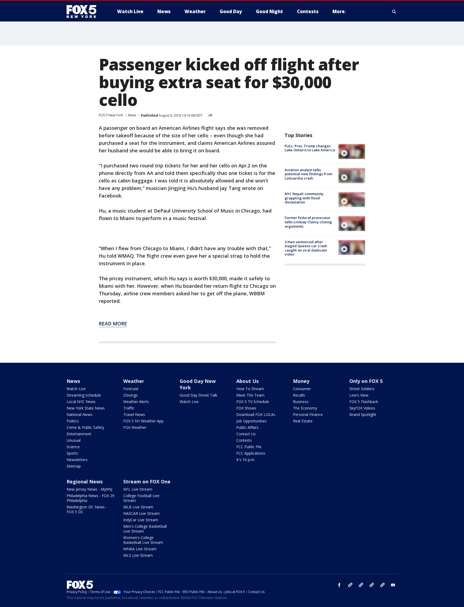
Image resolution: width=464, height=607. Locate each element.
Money (301, 381)
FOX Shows (246, 408)
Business (301, 401)
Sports (72, 453)
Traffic (129, 408)
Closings (130, 395)
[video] (351, 151)
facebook (339, 585)
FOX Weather (134, 427)
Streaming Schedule (84, 395)
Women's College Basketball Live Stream (143, 540)
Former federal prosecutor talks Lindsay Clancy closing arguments (308, 222)
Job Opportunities (251, 420)
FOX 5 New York (111, 115)
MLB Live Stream (138, 506)
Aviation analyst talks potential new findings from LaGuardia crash (308, 174)
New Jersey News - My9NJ (89, 489)
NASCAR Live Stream (141, 513)
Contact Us (246, 433)
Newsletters (77, 459)
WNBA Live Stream (140, 548)
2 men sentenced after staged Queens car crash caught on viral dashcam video (306, 248)
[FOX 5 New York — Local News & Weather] (84, 11)
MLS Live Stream (138, 555)
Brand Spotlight (362, 414)
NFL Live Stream (137, 489)
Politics (73, 420)
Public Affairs (247, 427)
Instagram (350, 585)
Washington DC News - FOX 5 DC (87, 509)
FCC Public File (249, 446)
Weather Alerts (136, 401)
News (132, 115)
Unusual (74, 440)
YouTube (371, 585)
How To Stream (250, 388)
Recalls (299, 395)
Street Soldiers (362, 388)
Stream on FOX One (147, 481)
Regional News (85, 481)
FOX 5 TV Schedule (252, 401)
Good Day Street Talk (198, 395)
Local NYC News (81, 401)
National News (79, 414)
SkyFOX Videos (362, 408)
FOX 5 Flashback (363, 401)
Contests (244, 440)
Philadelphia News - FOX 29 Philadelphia (90, 498)
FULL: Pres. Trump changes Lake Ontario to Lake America (310, 148)
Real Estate (303, 420)
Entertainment (79, 433)
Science (73, 446)
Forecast (131, 388)
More (338, 11)
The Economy (305, 408)
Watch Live (76, 388)
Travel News (134, 414)
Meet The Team (250, 395)
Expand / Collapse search (394, 12)
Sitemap (74, 466)
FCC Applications (250, 453)
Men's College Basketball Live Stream (145, 529)
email (393, 585)
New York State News (86, 408)
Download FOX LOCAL (256, 414)
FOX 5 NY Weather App (143, 420)
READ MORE (113, 323)
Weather (133, 381)
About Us (247, 381)
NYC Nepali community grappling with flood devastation (304, 198)
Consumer (302, 388)
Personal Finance (308, 414)
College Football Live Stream (141, 498)
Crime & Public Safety (85, 427)
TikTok (361, 585)
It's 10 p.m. (245, 459)
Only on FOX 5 (366, 381)
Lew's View (358, 395)
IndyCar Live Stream (140, 519)
